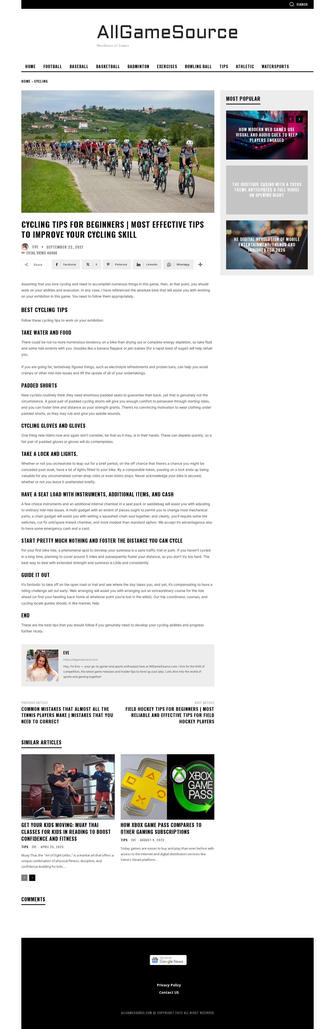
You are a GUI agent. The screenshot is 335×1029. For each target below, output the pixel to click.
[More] (200, 264)
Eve (35, 247)
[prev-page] (24, 878)
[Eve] (26, 247)
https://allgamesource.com (80, 659)
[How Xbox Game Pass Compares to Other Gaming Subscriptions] (167, 787)
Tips (24, 846)
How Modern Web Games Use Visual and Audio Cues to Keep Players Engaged (267, 134)
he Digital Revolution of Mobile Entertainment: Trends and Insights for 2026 (267, 244)
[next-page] (32, 878)
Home (26, 81)
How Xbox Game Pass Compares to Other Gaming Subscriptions (161, 828)
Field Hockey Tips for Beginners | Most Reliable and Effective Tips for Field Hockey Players (170, 715)
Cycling (41, 81)
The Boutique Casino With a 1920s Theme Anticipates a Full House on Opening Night (267, 189)
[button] (298, 4)
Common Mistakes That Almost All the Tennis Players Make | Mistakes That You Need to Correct (67, 715)
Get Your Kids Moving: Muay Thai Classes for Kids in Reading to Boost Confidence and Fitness (66, 831)
